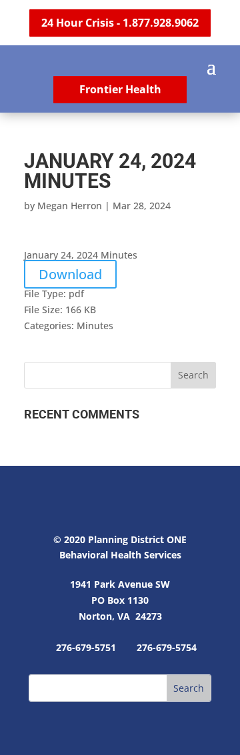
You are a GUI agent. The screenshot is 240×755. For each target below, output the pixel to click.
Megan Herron (69, 205)
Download (70, 274)
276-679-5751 (86, 647)
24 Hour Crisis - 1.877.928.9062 (120, 22)
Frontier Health (120, 89)
